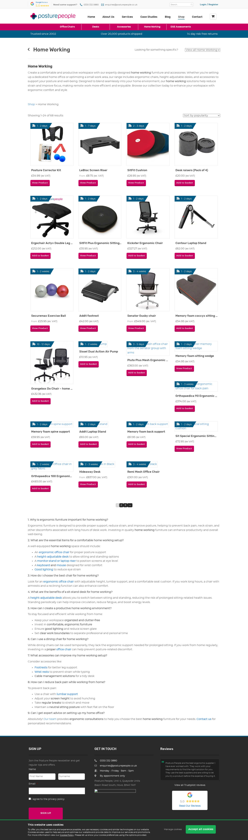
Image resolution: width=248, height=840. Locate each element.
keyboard (43, 565)
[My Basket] (213, 16)
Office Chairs (67, 26)
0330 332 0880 (91, 5)
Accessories (124, 26)
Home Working (152, 26)
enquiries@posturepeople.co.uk (121, 5)
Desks (95, 26)
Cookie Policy (67, 835)
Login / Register (209, 5)
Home (91, 17)
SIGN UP (45, 813)
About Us (108, 17)
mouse (61, 565)
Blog (168, 17)
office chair (63, 649)
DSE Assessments (181, 26)
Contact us (204, 719)
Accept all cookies (200, 829)
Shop (181, 17)
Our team (50, 719)
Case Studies (148, 17)
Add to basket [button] (184, 183)
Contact (197, 17)
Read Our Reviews (190, 806)
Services (127, 17)
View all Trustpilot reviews (189, 785)
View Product (40, 183)
